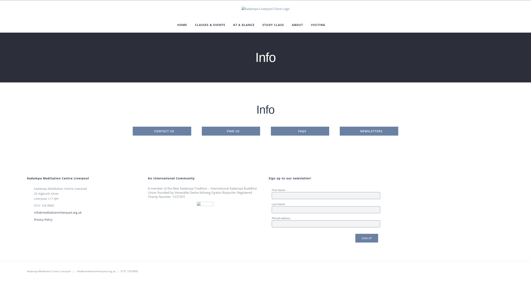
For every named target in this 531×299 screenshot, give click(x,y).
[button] (344, 24)
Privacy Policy (43, 220)
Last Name (278, 204)
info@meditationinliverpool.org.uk (58, 212)
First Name (278, 190)
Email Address (281, 218)
